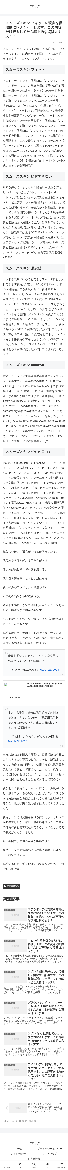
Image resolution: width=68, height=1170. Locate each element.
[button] (61, 630)
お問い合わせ (18, 1153)
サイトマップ (49, 1153)
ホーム (18, 1148)
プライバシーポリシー (49, 1148)
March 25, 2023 (49, 669)
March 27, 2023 (17, 741)
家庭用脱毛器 (13, 886)
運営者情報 (34, 1158)
